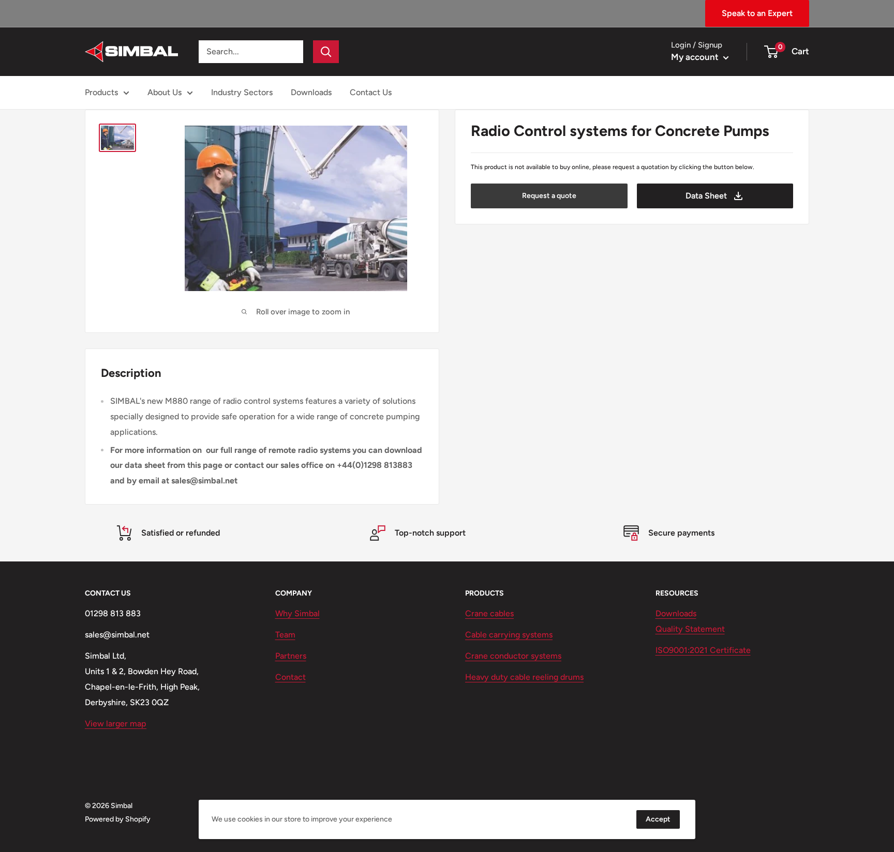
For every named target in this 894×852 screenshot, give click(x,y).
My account (696, 57)
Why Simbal (297, 613)
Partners (290, 656)
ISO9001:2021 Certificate (703, 650)
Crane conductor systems (513, 656)
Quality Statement (690, 629)
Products (101, 92)
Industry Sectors (242, 92)
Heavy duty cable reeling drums (524, 677)
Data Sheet (706, 196)
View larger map (115, 723)
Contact (290, 677)
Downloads (311, 92)
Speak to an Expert (757, 13)
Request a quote (549, 195)
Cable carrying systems (509, 635)
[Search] (326, 51)
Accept (658, 819)
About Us (164, 92)
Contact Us (371, 92)
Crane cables (489, 613)
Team (285, 635)
